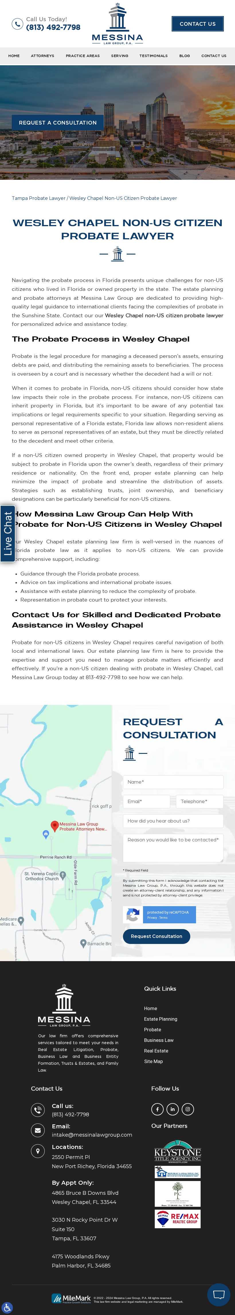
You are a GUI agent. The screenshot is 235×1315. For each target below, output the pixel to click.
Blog (184, 56)
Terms (163, 917)
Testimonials (154, 56)
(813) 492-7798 (53, 27)
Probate (152, 1029)
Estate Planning (160, 1019)
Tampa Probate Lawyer (39, 198)
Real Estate (156, 1051)
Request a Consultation (58, 122)
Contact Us (198, 24)
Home (13, 56)
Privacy (152, 917)
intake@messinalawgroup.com (92, 1135)
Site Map (153, 1061)
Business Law (159, 1040)
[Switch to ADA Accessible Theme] (7, 1308)
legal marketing (138, 1301)
